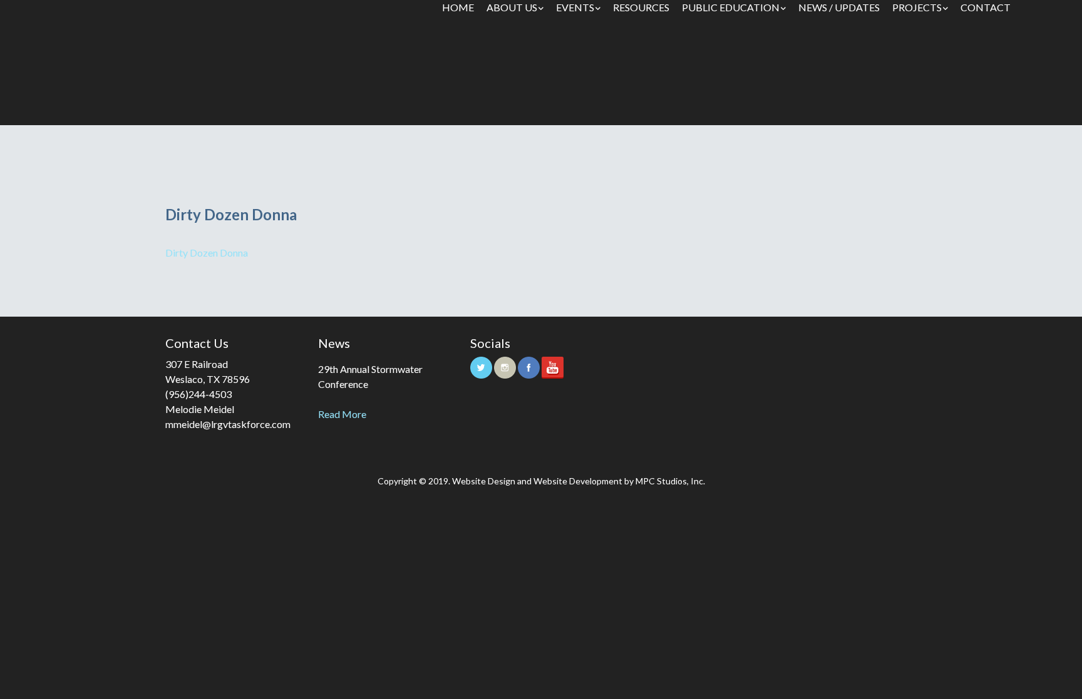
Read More (342, 414)
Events (575, 7)
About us (512, 7)
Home (458, 7)
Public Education (731, 7)
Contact (986, 7)
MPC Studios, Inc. (670, 481)
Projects (917, 7)
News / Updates (839, 7)
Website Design (483, 481)
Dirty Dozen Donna (206, 252)
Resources (641, 7)
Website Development (577, 481)
